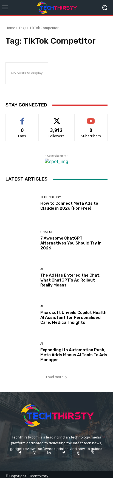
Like (22, 118)
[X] (92, 453)
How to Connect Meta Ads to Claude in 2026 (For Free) (69, 206)
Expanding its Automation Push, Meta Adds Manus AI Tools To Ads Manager (73, 354)
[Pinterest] (63, 453)
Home (10, 28)
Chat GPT (47, 232)
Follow (56, 118)
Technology (50, 197)
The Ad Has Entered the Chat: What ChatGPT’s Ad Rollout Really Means (70, 280)
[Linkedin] (49, 453)
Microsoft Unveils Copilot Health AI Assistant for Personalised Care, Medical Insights (73, 317)
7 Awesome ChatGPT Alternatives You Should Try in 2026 (70, 243)
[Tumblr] (78, 453)
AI (41, 269)
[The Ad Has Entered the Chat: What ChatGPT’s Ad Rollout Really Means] (20, 277)
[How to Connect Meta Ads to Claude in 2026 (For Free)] (20, 203)
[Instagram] (34, 453)
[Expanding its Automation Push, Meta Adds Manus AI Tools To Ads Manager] (20, 352)
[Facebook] (20, 453)
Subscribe (91, 118)
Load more (54, 377)
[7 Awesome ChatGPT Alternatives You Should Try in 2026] (20, 240)
